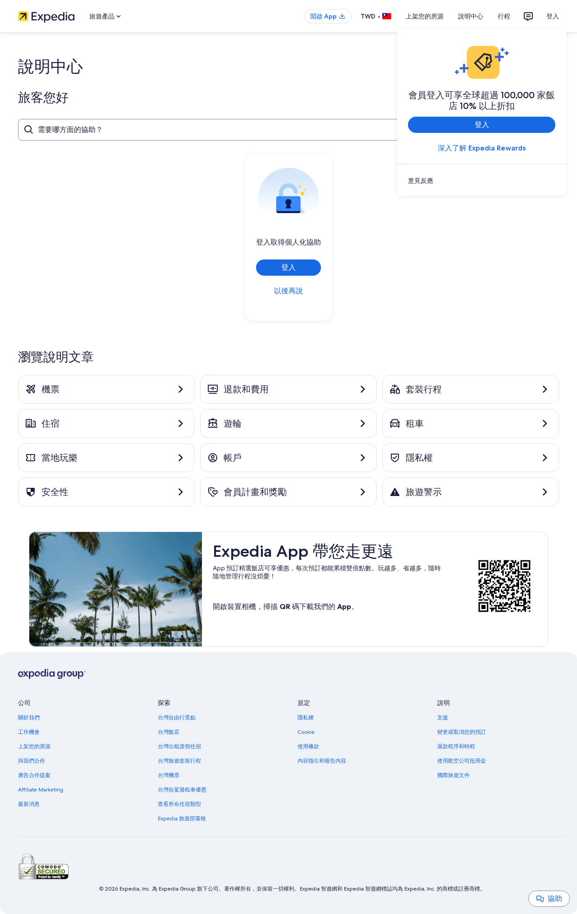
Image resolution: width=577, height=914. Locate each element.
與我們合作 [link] (31, 760)
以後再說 (288, 290)
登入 (552, 16)
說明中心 (470, 16)
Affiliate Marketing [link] (40, 789)
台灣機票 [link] (168, 775)
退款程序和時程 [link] (456, 746)
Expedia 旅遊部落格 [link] (182, 818)
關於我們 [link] (29, 717)
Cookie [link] (306, 732)
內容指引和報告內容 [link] (322, 760)
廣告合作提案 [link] (34, 775)
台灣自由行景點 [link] (177, 717)
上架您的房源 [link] (34, 746)
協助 (555, 898)
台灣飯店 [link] (168, 732)
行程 (504, 16)
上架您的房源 (425, 16)
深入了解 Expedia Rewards (482, 148)
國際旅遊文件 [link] (453, 775)
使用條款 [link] (308, 746)
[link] (481, 180)
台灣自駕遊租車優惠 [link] (182, 789)
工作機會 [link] (29, 732)
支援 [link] (442, 717)
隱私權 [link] (306, 717)
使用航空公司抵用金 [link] (461, 760)
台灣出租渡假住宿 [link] (179, 746)
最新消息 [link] (29, 804)
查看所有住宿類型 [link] (179, 804)
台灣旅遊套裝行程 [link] (179, 760)
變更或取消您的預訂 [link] (461, 732)
